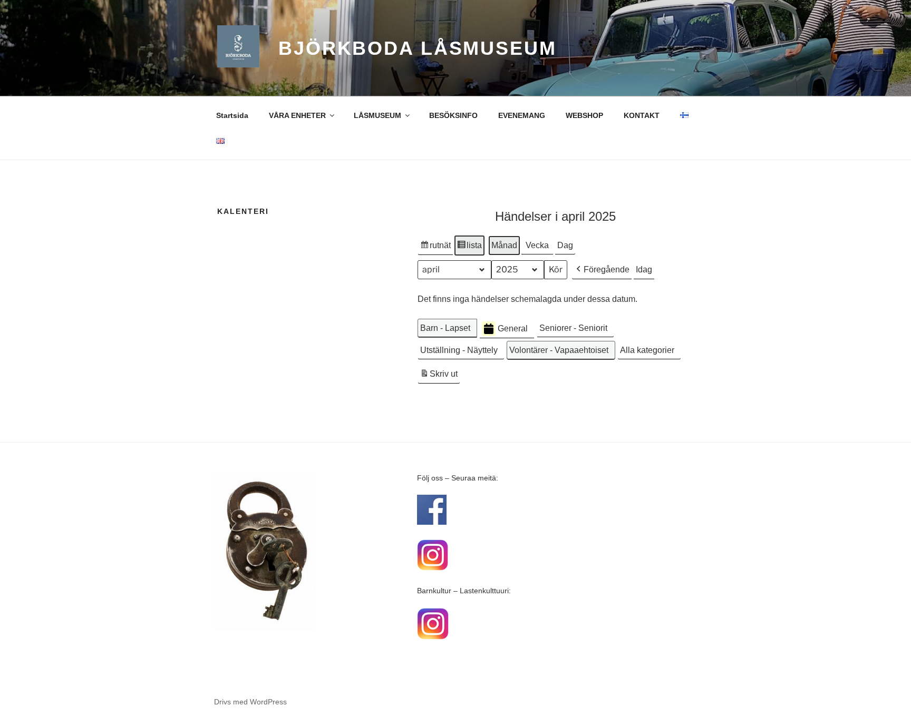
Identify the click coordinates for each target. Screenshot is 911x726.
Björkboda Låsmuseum (417, 48)
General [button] (513, 328)
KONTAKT (642, 115)
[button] (601, 270)
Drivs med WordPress (250, 702)
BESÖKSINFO (453, 115)
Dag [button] (565, 245)
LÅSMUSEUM (377, 115)
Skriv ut (439, 376)
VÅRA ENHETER (297, 115)
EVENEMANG (521, 115)
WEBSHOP (584, 115)
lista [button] (469, 248)
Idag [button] (644, 269)
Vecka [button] (537, 245)
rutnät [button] (435, 248)
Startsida (232, 115)
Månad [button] (504, 245)
